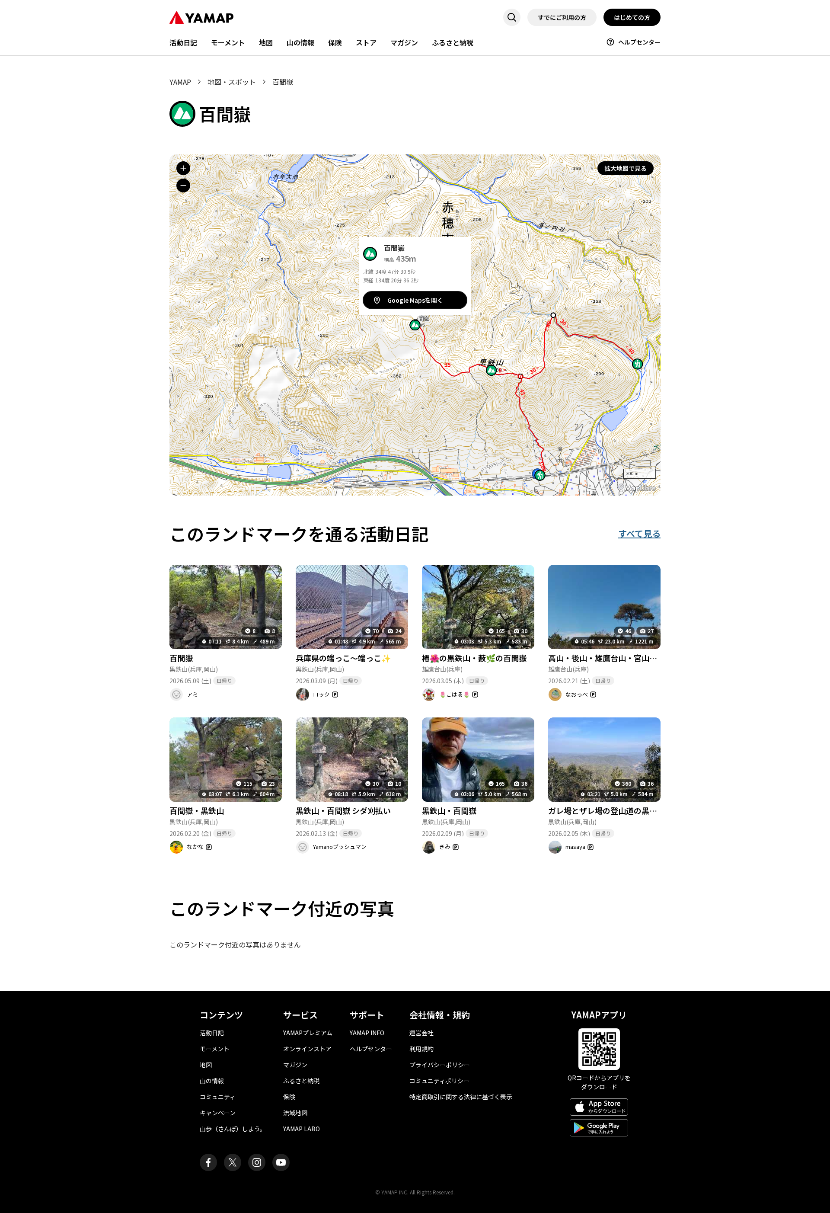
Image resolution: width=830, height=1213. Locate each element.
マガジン (404, 42)
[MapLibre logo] (637, 488)
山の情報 (300, 42)
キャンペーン (218, 1112)
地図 (266, 42)
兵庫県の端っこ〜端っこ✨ (343, 657)
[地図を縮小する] (183, 185)
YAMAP (180, 82)
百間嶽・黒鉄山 (196, 810)
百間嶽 (181, 657)
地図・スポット (232, 82)
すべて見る (639, 533)
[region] (415, 325)
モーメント (228, 42)
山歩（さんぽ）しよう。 (233, 1128)
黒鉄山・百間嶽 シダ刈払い (343, 810)
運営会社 (421, 1032)
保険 (335, 42)
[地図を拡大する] (183, 168)
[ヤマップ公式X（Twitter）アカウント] (232, 1162)
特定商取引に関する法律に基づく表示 (460, 1096)
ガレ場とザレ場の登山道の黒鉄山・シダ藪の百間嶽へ (641, 810)
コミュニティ (218, 1096)
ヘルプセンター (639, 42)
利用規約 (421, 1048)
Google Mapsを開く (415, 300)
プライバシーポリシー (439, 1064)
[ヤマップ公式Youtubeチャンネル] (281, 1162)
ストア (366, 42)
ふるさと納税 (452, 42)
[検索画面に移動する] (511, 17)
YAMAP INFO (367, 1032)
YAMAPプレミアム (307, 1032)
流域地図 (295, 1112)
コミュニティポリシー (439, 1080)
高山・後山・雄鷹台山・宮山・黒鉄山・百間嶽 (630, 657)
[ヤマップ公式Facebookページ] (208, 1162)
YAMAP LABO (301, 1128)
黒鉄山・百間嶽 (449, 810)
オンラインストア (307, 1048)
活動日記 (183, 42)
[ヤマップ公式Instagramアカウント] (256, 1162)
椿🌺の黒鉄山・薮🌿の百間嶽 (474, 657)
